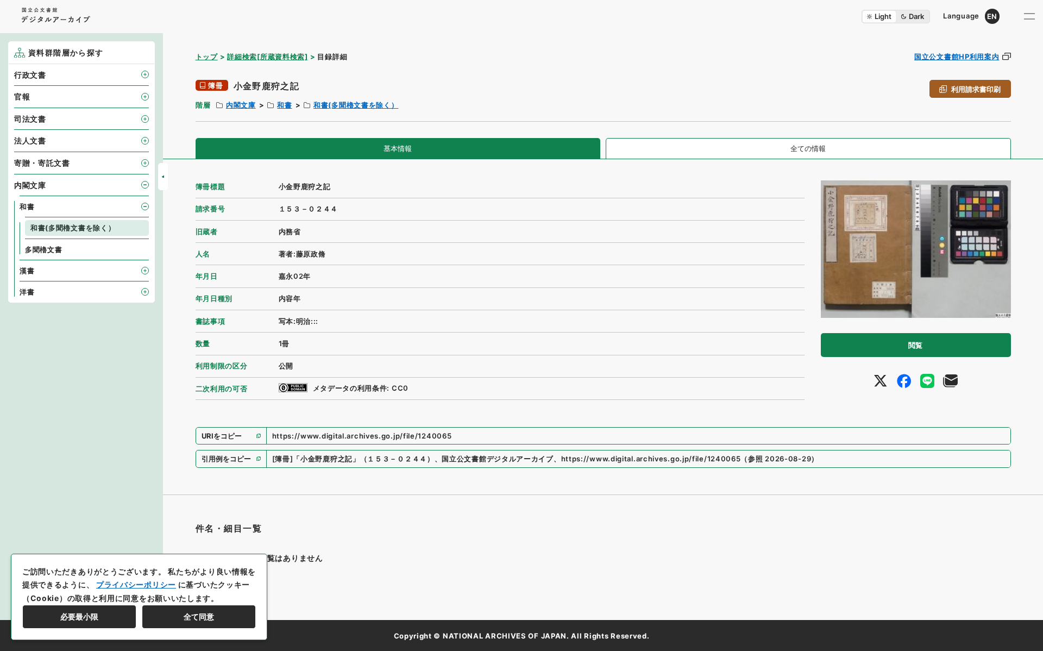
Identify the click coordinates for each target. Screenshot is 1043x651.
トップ (207, 56)
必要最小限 (79, 616)
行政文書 (30, 74)
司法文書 (30, 118)
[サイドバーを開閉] (163, 176)
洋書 (27, 291)
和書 (284, 105)
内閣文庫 (241, 105)
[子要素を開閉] (145, 74)
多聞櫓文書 (43, 249)
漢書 (27, 270)
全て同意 (199, 616)
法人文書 (30, 140)
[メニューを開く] (1029, 16)
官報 (22, 96)
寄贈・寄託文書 (42, 162)
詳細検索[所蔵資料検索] (267, 56)
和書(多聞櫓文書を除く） (355, 105)
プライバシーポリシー (136, 584)
